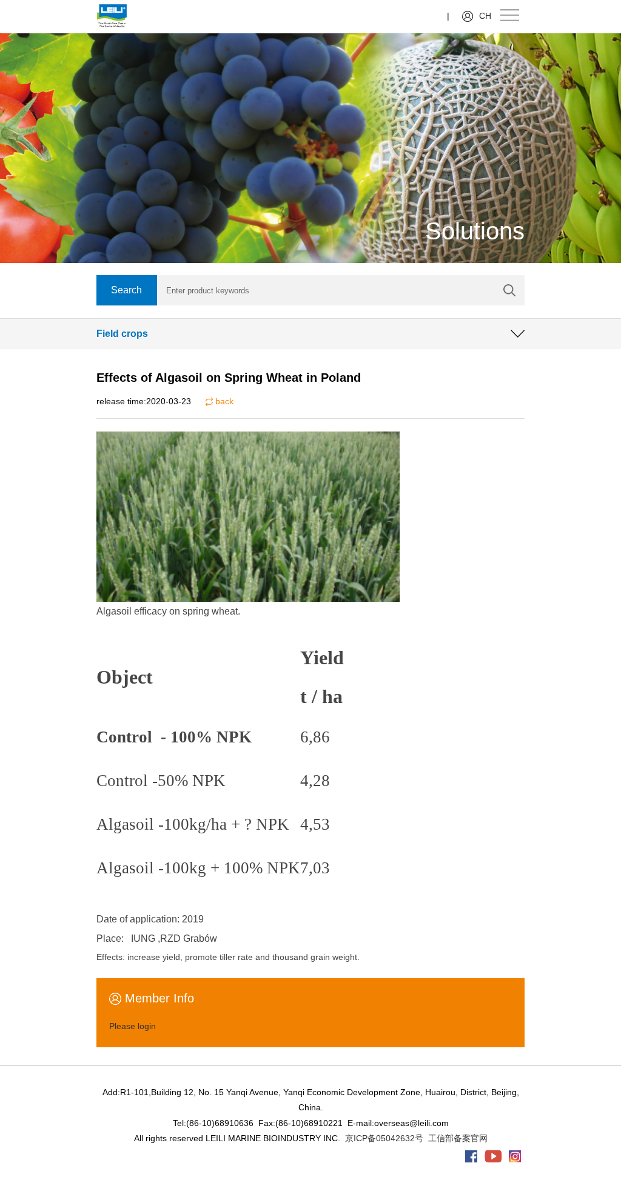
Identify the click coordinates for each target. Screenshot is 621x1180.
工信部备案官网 (458, 1138)
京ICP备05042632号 (384, 1138)
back (223, 401)
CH (485, 16)
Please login (132, 1026)
